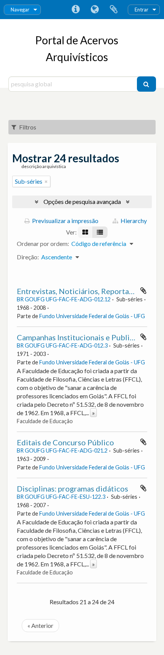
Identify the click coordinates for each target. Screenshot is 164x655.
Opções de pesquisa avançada (82, 201)
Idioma (94, 9)
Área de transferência (113, 9)
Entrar (141, 9)
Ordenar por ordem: (43, 243)
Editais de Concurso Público (65, 442)
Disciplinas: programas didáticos (72, 488)
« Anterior (40, 625)
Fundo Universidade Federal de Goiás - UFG (92, 316)
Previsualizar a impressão (64, 220)
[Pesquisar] (146, 84)
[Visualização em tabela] (100, 232)
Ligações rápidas (75, 9)
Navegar (20, 9)
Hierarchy (133, 220)
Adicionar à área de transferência (143, 290)
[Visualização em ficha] (85, 232)
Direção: (28, 256)
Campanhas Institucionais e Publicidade (85, 337)
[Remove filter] (46, 181)
